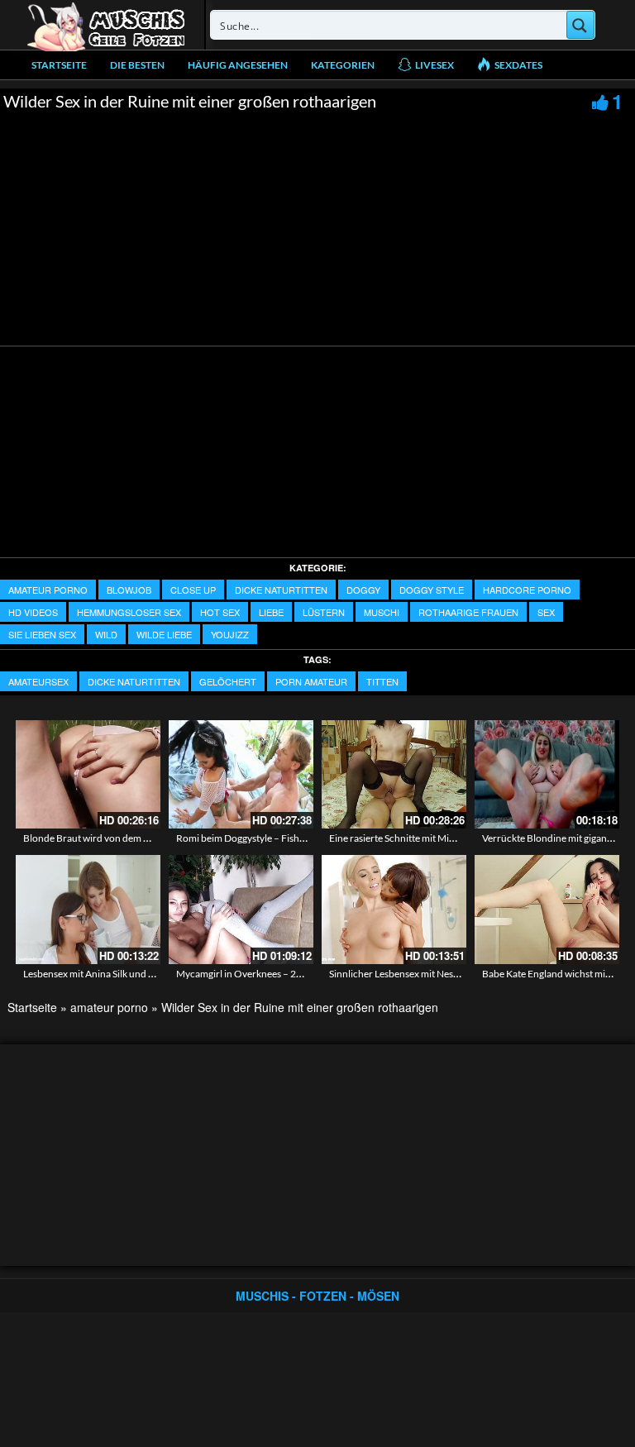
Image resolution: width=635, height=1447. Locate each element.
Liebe (271, 611)
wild (106, 634)
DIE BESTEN (137, 65)
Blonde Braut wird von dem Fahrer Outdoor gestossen (140, 838)
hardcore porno (527, 589)
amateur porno (48, 589)
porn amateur (311, 681)
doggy (363, 589)
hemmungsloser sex (129, 611)
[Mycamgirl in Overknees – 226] (241, 909)
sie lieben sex (42, 634)
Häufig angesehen (238, 65)
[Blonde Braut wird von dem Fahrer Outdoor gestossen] (88, 774)
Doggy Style (431, 589)
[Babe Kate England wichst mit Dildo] (547, 909)
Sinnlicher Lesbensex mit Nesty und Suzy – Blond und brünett (460, 973)
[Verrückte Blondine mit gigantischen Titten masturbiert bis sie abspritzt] (547, 774)
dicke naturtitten (281, 589)
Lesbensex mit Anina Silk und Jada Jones (108, 973)
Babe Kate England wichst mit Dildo (558, 973)
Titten (382, 681)
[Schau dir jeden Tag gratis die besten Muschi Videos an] (106, 25)
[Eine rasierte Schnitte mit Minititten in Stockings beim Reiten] (394, 774)
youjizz (230, 634)
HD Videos (33, 611)
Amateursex (38, 681)
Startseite (59, 65)
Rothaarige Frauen (468, 611)
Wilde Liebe (164, 634)
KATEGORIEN (343, 65)
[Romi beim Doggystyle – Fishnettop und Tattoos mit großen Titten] (241, 774)
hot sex (220, 611)
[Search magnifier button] (580, 25)
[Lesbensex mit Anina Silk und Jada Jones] (88, 909)
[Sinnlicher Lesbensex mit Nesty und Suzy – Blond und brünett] (394, 909)
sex (546, 611)
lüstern (324, 611)
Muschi (381, 611)
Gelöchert (227, 681)
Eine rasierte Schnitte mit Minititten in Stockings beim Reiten (457, 838)
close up (193, 589)
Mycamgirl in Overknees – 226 (242, 973)
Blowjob (129, 589)
